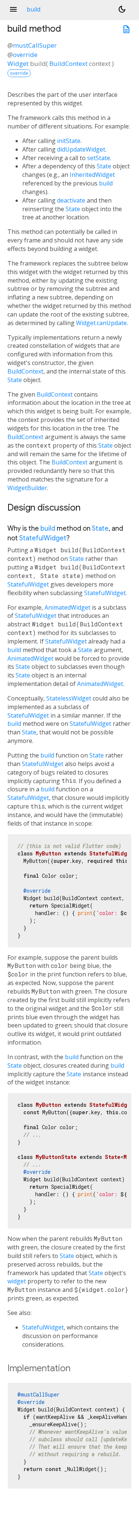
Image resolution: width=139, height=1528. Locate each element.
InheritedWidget (92, 175)
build (106, 183)
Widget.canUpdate (101, 323)
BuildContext (68, 63)
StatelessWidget (68, 698)
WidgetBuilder (27, 488)
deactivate (71, 200)
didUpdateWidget (81, 149)
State (104, 166)
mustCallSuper (35, 45)
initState (68, 141)
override (25, 54)
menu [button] (13, 9)
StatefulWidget (42, 538)
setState (98, 158)
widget (16, 1281)
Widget (18, 63)
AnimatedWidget (67, 607)
